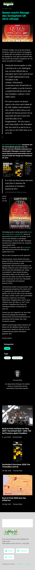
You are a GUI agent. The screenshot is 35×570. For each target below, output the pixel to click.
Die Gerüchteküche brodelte (11, 145)
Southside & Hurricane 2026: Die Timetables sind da (16, 465)
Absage (7, 357)
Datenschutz (20, 564)
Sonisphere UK (17, 357)
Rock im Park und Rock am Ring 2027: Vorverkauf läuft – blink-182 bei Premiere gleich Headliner (16, 430)
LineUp (7, 348)
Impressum (28, 564)
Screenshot (27, 247)
